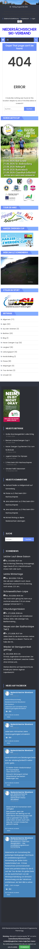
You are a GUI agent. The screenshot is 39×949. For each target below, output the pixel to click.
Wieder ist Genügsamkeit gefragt (17, 648)
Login (33, 18)
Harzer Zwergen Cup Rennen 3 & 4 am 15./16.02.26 (20, 448)
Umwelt (6, 375)
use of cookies (12, 947)
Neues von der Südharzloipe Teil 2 (18, 628)
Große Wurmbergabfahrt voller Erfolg (20, 434)
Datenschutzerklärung (11, 18)
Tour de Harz (7, 370)
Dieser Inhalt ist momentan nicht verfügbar (18, 808)
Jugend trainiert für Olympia (16, 456)
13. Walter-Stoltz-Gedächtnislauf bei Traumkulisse (18, 769)
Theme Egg (19, 931)
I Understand (24, 947)
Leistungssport (8, 352)
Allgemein (6, 319)
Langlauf (6, 347)
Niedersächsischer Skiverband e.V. (22, 693)
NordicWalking (8, 356)
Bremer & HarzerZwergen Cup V (17, 440)
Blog (4, 338)
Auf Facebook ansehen (12, 715)
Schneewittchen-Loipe (15, 591)
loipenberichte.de (26, 667)
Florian (8, 493)
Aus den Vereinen (9, 329)
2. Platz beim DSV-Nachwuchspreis (19, 462)
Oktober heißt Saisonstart (15, 469)
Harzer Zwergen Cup (10, 343)
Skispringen (7, 366)
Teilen (8, 717)
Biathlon (6, 333)
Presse (5, 361)
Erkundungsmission (14, 608)
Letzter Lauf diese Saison (16, 556)
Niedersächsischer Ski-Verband (19, 31)
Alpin (4, 324)
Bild (10, 711)
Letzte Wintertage (13, 574)
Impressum (25, 18)
